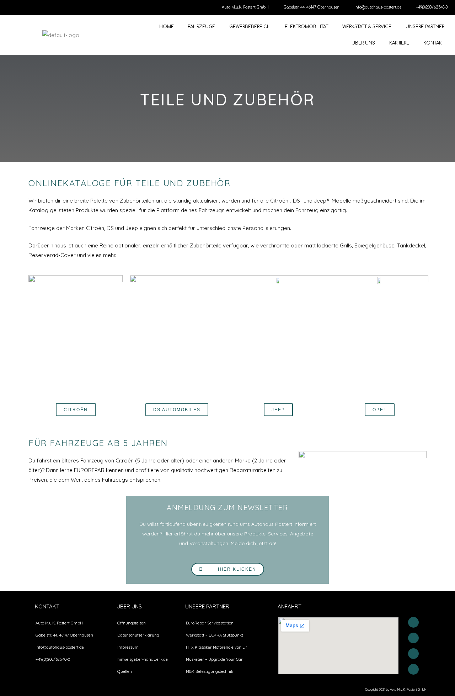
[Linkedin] (413, 669)
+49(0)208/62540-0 (432, 7)
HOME (166, 26)
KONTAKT (433, 43)
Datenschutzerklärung (138, 635)
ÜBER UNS (363, 43)
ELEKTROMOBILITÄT (306, 26)
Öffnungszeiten (131, 623)
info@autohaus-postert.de (377, 7)
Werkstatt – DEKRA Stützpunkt (214, 635)
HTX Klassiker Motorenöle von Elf (216, 647)
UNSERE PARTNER (425, 26)
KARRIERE (399, 43)
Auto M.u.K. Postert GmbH (245, 7)
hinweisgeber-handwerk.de (142, 659)
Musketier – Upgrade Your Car (214, 659)
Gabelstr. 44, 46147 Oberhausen (311, 7)
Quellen (124, 671)
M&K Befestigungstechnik (209, 671)
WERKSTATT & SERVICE (366, 26)
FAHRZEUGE (201, 26)
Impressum (128, 647)
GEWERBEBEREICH (250, 26)
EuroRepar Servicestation (210, 623)
